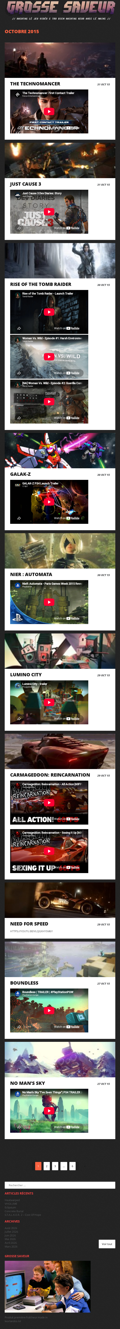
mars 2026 (11, 1246)
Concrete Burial (14, 1211)
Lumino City (26, 674)
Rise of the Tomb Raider (40, 284)
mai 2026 (10, 1239)
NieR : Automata (31, 574)
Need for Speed (29, 923)
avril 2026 (11, 1243)
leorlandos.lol (13, 1321)
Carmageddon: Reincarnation (50, 774)
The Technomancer (35, 83)
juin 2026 (10, 1235)
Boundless (24, 982)
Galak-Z (20, 474)
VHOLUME (11, 1203)
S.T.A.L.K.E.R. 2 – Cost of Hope (23, 1215)
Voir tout (107, 1244)
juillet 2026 (11, 1231)
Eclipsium (10, 1207)
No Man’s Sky (27, 1083)
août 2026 (11, 1228)
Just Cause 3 (25, 183)
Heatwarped (12, 1200)
